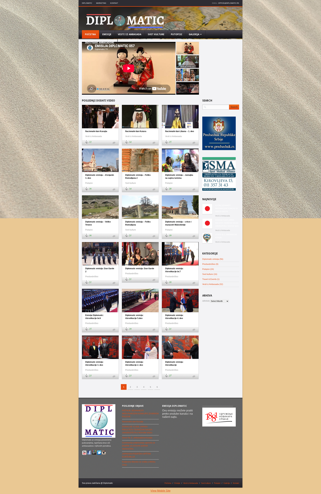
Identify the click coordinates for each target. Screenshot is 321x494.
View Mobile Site (160, 490)
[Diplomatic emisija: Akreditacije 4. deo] (194, 330)
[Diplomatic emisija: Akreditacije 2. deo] (154, 377)
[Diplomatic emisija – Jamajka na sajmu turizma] (194, 190)
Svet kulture (130, 183)
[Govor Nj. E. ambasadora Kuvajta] (207, 238)
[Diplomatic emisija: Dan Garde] (154, 280)
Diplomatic (87, 3)
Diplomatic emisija (210, 259)
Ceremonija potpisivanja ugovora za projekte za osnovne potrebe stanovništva (138, 446)
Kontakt (114, 3)
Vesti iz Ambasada (93, 136)
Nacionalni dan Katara (135, 131)
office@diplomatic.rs (228, 3)
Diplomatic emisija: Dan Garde (139, 268)
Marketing (101, 3)
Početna (168, 483)
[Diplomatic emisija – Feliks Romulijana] (154, 236)
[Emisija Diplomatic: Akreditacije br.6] (114, 330)
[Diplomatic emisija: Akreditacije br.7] (194, 283)
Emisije (177, 483)
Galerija (227, 483)
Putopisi (89, 183)
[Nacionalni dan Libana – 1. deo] (194, 143)
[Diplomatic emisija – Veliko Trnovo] (114, 236)
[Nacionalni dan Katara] (154, 143)
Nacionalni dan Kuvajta (96, 131)
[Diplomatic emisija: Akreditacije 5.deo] (154, 330)
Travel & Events (209, 279)
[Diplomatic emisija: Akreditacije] (194, 377)
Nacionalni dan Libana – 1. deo (179, 131)
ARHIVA (205, 301)
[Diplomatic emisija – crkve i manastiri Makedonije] (194, 236)
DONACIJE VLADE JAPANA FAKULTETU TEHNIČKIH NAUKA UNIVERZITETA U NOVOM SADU (227, 223)
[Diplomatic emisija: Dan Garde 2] (114, 283)
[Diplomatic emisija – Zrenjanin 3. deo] (114, 190)
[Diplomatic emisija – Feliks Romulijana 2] (154, 190)
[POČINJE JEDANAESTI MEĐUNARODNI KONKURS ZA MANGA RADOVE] (207, 209)
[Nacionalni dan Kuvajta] (114, 143)
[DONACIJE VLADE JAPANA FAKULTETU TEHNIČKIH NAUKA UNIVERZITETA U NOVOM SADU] (207, 224)
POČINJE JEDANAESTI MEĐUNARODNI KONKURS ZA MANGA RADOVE (226, 208)
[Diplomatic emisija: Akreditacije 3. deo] (114, 377)
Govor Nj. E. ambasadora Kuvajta (226, 236)
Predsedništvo (91, 276)
